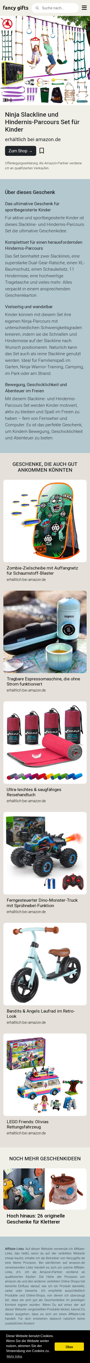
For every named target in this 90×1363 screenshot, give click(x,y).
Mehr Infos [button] (14, 1356)
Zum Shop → (21, 150)
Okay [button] (69, 1346)
